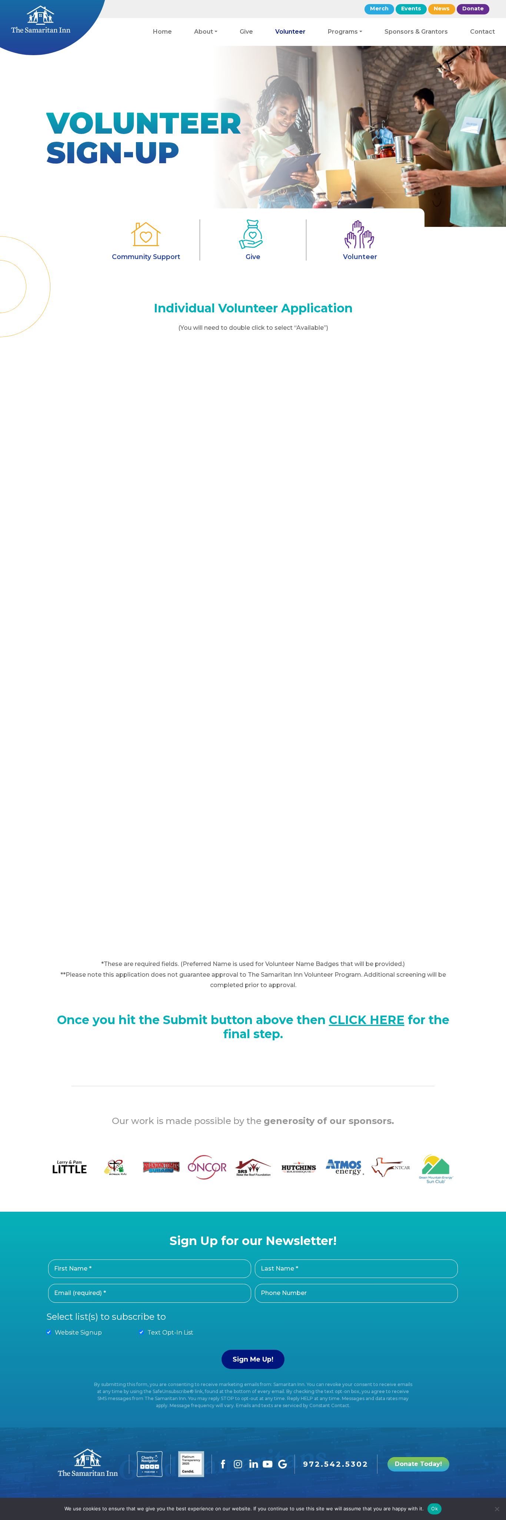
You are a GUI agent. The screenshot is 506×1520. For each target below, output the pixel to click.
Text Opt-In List (170, 1332)
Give (253, 257)
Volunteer (360, 257)
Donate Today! (418, 1463)
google (282, 1464)
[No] (496, 1509)
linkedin (253, 1464)
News (442, 8)
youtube (267, 1464)
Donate (473, 8)
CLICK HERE (367, 1020)
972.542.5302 (336, 1464)
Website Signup (78, 1332)
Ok (434, 1508)
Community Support (146, 257)
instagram (238, 1464)
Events (411, 8)
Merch (379, 8)
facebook (223, 1464)
